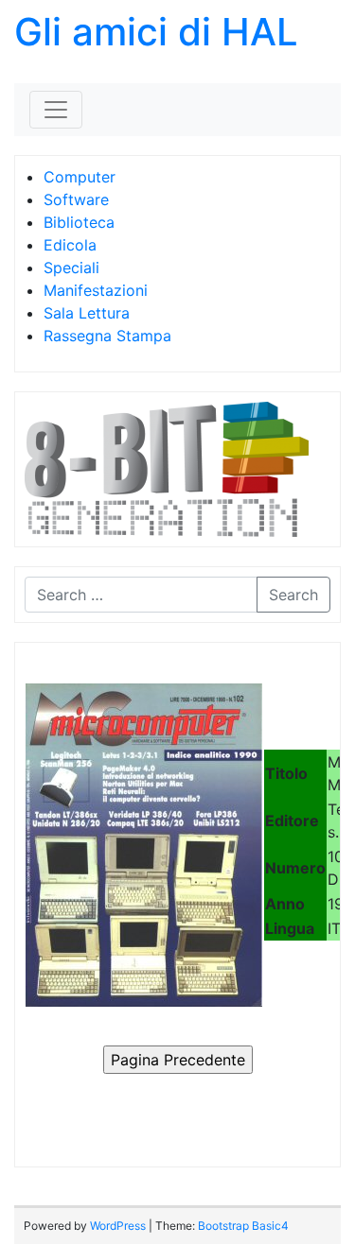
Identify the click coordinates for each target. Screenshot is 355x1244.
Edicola (70, 244)
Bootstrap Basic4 (243, 1225)
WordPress (118, 1225)
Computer (79, 176)
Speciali (71, 267)
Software (76, 199)
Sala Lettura (87, 312)
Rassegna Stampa (107, 335)
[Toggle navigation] (55, 110)
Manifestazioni (96, 290)
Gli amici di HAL (156, 32)
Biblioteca (79, 222)
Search (293, 594)
